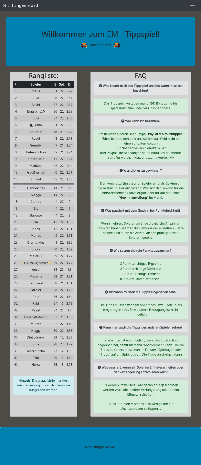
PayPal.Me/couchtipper (165, 134)
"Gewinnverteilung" (133, 197)
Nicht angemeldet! (20, 5)
